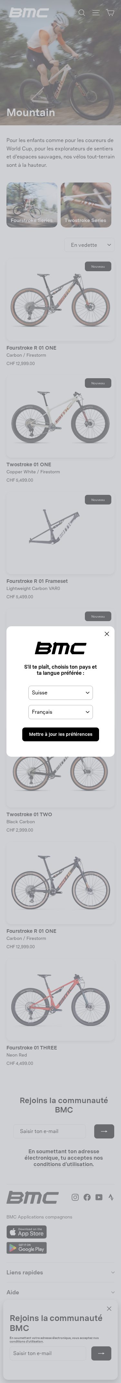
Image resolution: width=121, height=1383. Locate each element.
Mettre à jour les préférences (60, 734)
